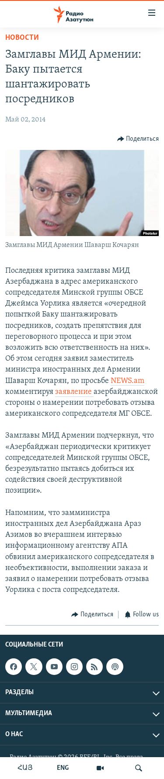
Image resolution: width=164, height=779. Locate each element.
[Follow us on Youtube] (54, 666)
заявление (74, 392)
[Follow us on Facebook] (13, 666)
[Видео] (100, 768)
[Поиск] (139, 768)
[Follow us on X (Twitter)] (33, 666)
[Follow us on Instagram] (74, 666)
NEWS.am (127, 381)
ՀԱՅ (25, 768)
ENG (63, 768)
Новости (22, 38)
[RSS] (94, 666)
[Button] (138, 139)
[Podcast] (114, 666)
